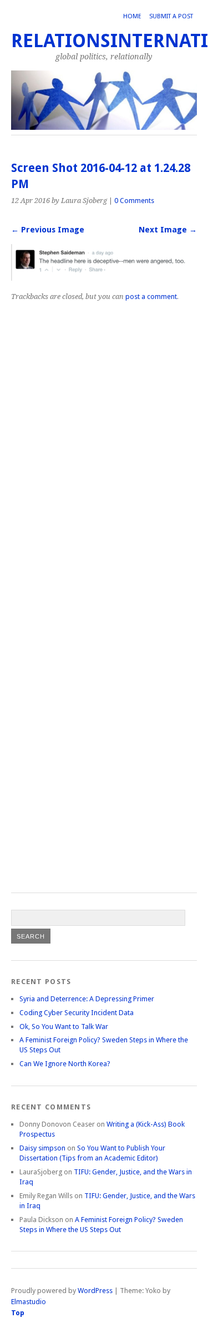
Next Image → (168, 229)
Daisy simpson (42, 1148)
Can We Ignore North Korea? (64, 1064)
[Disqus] (104, 442)
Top (17, 1313)
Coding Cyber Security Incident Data (76, 1012)
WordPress (95, 1290)
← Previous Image (47, 229)
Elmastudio (28, 1301)
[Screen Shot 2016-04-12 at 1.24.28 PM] (104, 277)
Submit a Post (171, 16)
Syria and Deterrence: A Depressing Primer (86, 999)
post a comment (151, 296)
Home (132, 16)
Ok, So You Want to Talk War (63, 1026)
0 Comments (134, 200)
